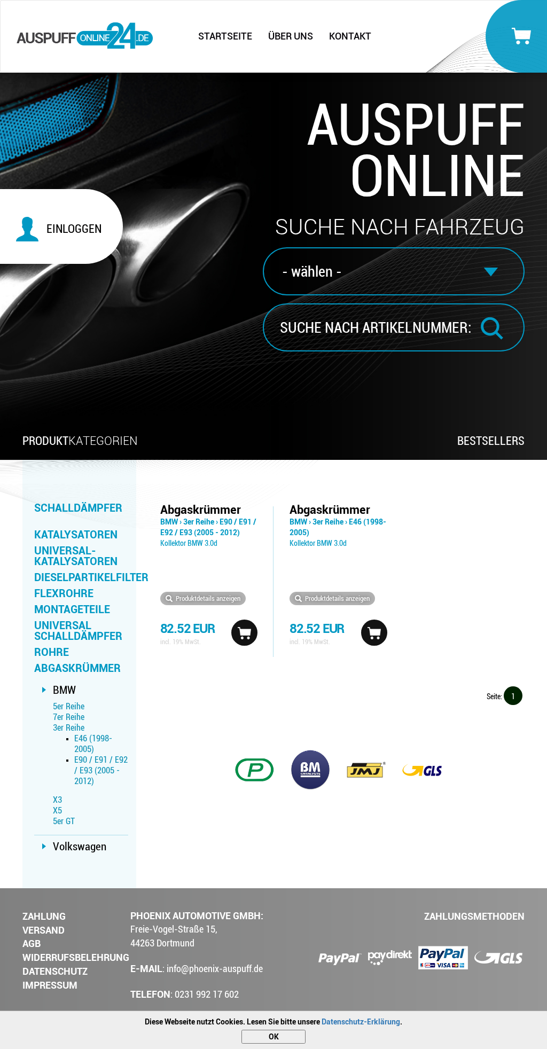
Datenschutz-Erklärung (361, 1021)
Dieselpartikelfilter (81, 577)
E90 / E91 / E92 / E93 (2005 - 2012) (101, 770)
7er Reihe (68, 717)
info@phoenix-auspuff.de (215, 968)
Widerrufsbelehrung (75, 957)
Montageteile (72, 609)
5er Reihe (68, 706)
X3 (57, 800)
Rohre (51, 652)
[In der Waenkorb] (244, 633)
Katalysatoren (76, 534)
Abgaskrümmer (77, 668)
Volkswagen (79, 846)
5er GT (64, 821)
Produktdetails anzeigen (208, 598)
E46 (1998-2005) (93, 743)
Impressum (49, 985)
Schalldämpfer (78, 508)
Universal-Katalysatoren (76, 556)
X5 (57, 810)
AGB (31, 943)
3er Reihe (68, 728)
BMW (64, 690)
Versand (43, 930)
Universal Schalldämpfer (78, 630)
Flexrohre (63, 593)
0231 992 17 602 (207, 994)
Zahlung (44, 916)
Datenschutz (55, 971)
